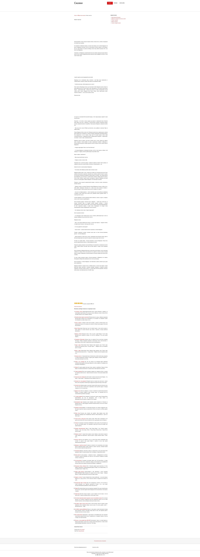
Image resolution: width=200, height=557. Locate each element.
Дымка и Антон (78, 333)
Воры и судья (78, 350)
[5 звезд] (82, 303)
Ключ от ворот (78, 322)
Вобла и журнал (115, 21)
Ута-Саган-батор (78, 460)
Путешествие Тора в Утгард (80, 482)
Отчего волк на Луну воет (80, 418)
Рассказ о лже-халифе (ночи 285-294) (82, 520)
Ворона (76, 367)
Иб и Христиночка (78, 514)
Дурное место (78, 390)
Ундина (76, 488)
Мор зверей (82, 529)
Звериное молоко (78, 407)
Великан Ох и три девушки (80, 381)
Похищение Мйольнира (80, 339)
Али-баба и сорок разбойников (81, 509)
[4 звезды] (80, 303)
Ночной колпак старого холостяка (82, 317)
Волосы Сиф (77, 439)
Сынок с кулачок (115, 20)
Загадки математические (80, 428)
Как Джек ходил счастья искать (81, 503)
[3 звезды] (78, 303)
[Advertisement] (83, 31)
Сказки (78, 3)
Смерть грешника (78, 371)
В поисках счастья (78, 311)
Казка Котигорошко (78, 306)
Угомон (76, 422)
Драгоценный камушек (116, 17)
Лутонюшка (77, 450)
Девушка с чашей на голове (80, 445)
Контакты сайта (95, 547)
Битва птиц (77, 413)
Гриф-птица (77, 493)
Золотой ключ (78, 385)
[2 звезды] (77, 303)
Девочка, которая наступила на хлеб (118, 18)
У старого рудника (78, 396)
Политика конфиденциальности (80, 547)
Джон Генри (77, 328)
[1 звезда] (75, 303)
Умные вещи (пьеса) (79, 471)
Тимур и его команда (79, 361)
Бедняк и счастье (78, 477)
